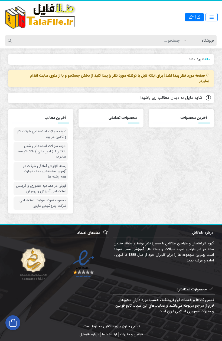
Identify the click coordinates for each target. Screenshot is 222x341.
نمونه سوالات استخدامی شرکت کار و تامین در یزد (41, 134)
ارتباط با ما (109, 334)
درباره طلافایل (89, 334)
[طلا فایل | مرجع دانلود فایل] (41, 17)
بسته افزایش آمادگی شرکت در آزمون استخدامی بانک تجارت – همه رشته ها (43, 171)
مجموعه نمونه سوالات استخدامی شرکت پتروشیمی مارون (42, 203)
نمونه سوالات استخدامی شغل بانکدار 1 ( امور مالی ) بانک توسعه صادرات (42, 151)
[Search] (10, 40)
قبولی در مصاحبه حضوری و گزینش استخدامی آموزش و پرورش (41, 188)
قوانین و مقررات (131, 334)
